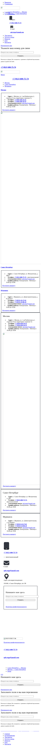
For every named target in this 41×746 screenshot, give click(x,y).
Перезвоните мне (6, 45)
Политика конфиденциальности (16, 607)
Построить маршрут (8, 110)
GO (2, 674)
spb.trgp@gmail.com (17, 32)
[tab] (7, 83)
